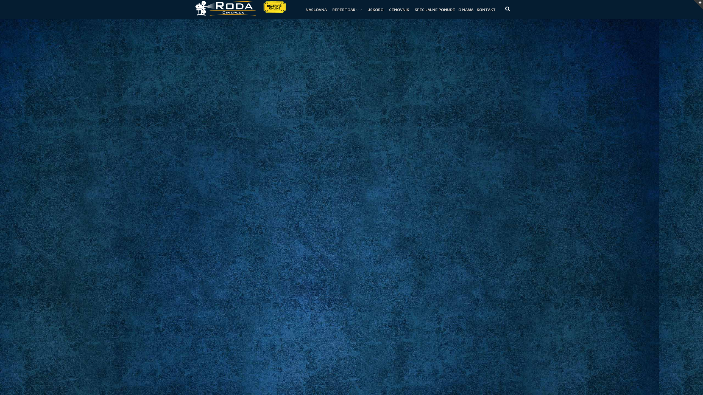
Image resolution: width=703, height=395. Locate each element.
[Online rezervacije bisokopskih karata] (274, 6)
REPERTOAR (343, 9)
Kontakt (486, 9)
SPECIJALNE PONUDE (435, 9)
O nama (465, 9)
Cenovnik (399, 9)
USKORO (375, 9)
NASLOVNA (316, 9)
